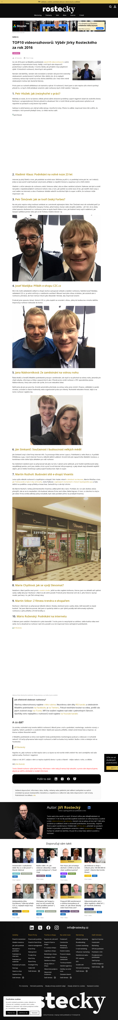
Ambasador (16, 911)
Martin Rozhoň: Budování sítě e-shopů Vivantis (44, 474)
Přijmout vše (11, 1013)
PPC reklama (80, 958)
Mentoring (37, 15)
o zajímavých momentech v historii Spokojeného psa (73, 482)
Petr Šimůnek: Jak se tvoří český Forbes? (40, 199)
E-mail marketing (81, 949)
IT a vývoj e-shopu (50, 948)
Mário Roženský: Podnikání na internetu (42, 616)
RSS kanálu (81, 704)
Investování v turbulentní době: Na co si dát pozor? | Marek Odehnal (22, 868)
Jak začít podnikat (18, 945)
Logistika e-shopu (50, 951)
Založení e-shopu (49, 960)
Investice (16, 873)
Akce (64, 15)
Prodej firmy (32, 955)
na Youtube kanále (69, 713)
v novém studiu (44, 590)
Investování (95, 942)
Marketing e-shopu (50, 954)
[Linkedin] (56, 779)
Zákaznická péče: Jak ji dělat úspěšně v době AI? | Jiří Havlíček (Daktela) (94, 903)
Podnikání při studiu (18, 965)
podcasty (68, 821)
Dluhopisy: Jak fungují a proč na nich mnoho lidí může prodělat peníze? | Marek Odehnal (45, 904)
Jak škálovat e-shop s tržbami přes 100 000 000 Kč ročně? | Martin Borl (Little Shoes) (94, 869)
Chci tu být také (20, 32)
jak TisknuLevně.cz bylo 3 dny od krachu (27, 482)
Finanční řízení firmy (34, 942)
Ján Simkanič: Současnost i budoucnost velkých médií (48, 449)
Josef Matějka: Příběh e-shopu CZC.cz (38, 285)
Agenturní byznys (97, 939)
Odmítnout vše (23, 1013)
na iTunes (37, 710)
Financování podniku (35, 939)
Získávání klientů (65, 974)
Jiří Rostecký (18, 58)
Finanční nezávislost (18, 939)
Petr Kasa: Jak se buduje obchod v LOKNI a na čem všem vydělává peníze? (70, 868)
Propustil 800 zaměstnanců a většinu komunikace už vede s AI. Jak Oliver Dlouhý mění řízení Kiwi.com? (70, 904)
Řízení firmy (65, 911)
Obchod (63, 873)
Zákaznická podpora (50, 969)
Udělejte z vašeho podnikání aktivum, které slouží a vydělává (60, 2)
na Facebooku (40, 707)
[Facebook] (48, 928)
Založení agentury (66, 966)
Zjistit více (23, 1008)
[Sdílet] (68, 779)
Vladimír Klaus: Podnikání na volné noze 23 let (43, 174)
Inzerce (72, 15)
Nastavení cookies (93, 986)
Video (15, 876)
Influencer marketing (83, 952)
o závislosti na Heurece (74, 479)
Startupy (72, 873)
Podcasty (49, 15)
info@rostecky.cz (77, 927)
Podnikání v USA (97, 952)
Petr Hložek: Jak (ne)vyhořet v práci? (37, 93)
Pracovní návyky (65, 954)
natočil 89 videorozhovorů (53, 62)
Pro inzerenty (23, 986)
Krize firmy (31, 949)
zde (34, 795)
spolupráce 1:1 (89, 828)
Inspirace (16, 53)
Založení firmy (17, 974)
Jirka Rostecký (20, 764)
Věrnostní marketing (82, 968)
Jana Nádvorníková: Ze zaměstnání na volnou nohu (47, 372)
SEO (77, 961)
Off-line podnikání (97, 949)
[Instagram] (57, 928)
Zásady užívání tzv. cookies (76, 986)
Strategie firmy (33, 965)
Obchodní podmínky (36, 986)
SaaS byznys (96, 960)
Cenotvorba (64, 942)
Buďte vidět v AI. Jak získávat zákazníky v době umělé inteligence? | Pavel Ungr (46, 869)
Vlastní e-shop (17, 971)
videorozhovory (57, 821)
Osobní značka (65, 951)
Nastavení (34, 1013)
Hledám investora (18, 942)
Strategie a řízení (49, 957)
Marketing (40, 876)
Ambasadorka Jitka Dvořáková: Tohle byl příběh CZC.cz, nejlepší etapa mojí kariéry (23, 904)
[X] (62, 779)
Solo (57, 15)
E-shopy (87, 876)
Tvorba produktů (65, 963)
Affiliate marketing (82, 939)
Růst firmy (74, 911)
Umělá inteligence (97, 964)
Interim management (35, 945)
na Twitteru (54, 707)
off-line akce (81, 826)
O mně (81, 15)
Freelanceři (63, 939)
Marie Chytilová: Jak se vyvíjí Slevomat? (39, 585)
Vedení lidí (31, 968)
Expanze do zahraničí (51, 939)
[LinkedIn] (32, 928)
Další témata (16, 978)
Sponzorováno (26, 873)
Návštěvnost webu (82, 955)
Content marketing (82, 945)
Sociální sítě (80, 965)
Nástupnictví (32, 952)
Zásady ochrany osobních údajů (55, 986)
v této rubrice (50, 704)
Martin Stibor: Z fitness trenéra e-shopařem (42, 601)
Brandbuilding (80, 942)
